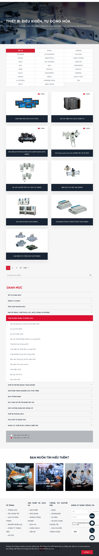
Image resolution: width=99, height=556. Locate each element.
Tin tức (10, 535)
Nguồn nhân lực (14, 524)
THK (78, 80)
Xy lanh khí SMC (16, 329)
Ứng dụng (33, 514)
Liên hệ (32, 532)
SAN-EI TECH (78, 77)
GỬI (75, 532)
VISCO (20, 73)
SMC (20, 65)
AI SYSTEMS (20, 80)
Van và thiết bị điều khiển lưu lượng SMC (25, 339)
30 (21, 268)
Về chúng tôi (13, 514)
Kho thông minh (14, 396)
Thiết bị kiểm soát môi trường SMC (22, 354)
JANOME (78, 50)
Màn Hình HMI (15, 379)
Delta (20, 84)
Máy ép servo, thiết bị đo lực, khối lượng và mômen (29, 312)
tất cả (20, 50)
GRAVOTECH (49, 58)
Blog (53, 510)
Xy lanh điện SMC (16, 334)
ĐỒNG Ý (87, 552)
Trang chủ (12, 510)
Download (56, 514)
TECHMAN (20, 54)
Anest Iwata (49, 84)
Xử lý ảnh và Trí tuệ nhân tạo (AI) (21, 402)
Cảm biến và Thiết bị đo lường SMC (23, 349)
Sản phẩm (33, 510)
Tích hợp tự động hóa (17, 420)
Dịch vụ (32, 524)
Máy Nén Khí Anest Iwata (19, 364)
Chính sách (34, 528)
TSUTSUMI (78, 54)
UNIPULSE (78, 62)
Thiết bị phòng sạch (16, 414)
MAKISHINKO (49, 73)
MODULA (49, 69)
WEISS (49, 77)
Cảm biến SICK (15, 369)
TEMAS (49, 50)
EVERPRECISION (49, 80)
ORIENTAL (78, 73)
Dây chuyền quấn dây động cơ (20, 408)
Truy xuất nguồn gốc (16, 307)
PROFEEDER (78, 65)
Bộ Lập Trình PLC (16, 374)
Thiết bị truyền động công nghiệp (21, 385)
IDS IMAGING (49, 62)
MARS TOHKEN (78, 58)
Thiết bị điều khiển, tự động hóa (20, 318)
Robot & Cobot (14, 301)
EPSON (20, 58)
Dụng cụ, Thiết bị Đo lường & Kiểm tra (23, 425)
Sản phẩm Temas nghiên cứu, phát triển (23, 391)
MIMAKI (20, 77)
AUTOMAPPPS (49, 54)
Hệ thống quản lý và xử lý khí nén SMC (25, 324)
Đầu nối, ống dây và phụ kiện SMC (23, 359)
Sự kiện (54, 517)
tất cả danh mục (14, 295)
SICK (49, 65)
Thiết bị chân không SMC (19, 344)
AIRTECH (78, 69)
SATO (20, 62)
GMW (20, 69)
